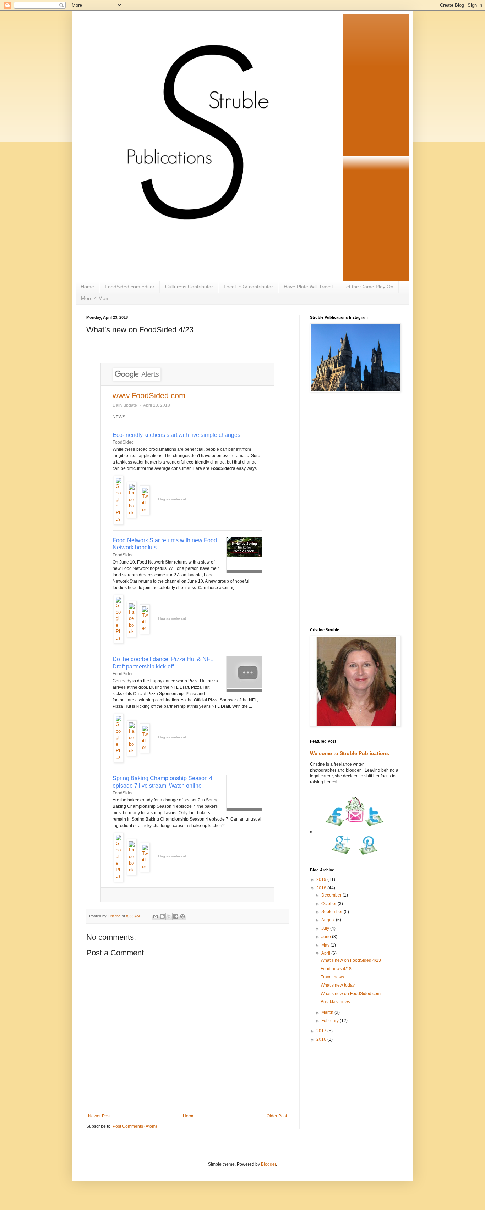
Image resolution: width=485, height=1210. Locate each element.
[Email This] (155, 916)
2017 (321, 1030)
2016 (321, 1039)
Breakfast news (335, 1001)
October (329, 903)
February (330, 1020)
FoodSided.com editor (129, 286)
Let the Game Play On (368, 286)
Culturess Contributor (189, 286)
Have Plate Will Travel (308, 286)
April (326, 953)
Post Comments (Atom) (135, 1126)
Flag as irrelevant (172, 499)
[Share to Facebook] (175, 916)
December (332, 895)
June (326, 936)
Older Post (277, 1116)
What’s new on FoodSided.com (351, 993)
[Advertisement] (354, 510)
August (328, 919)
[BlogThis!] (162, 916)
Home (87, 286)
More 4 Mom (95, 298)
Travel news (332, 977)
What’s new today (338, 985)
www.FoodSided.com (149, 395)
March (327, 1012)
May (326, 945)
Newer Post (99, 1116)
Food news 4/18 (336, 968)
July (325, 928)
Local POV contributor (248, 286)
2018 (321, 888)
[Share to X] (169, 916)
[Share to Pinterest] (182, 916)
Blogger (268, 1164)
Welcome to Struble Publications (349, 753)
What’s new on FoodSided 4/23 (351, 960)
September (332, 911)
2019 (321, 879)
